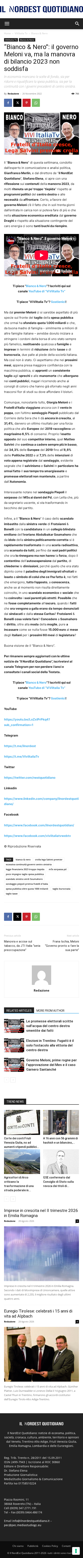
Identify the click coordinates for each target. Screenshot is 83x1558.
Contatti (66, 1546)
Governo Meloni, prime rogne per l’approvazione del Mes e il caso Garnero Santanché (51, 1064)
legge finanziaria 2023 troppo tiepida (25, 869)
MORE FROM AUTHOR (50, 1010)
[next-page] (13, 1079)
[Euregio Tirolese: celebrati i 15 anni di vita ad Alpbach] (41, 1354)
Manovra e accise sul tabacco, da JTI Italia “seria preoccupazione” (22, 946)
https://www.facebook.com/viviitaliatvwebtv (37, 836)
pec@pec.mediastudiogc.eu (22, 1525)
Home (7, 33)
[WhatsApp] (36, 103)
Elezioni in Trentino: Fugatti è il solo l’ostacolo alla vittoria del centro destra (50, 1045)
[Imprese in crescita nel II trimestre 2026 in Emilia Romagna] (41, 1253)
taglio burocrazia (61, 888)
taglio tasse (12, 893)
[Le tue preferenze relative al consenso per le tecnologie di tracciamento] (76, 1551)
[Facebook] (8, 103)
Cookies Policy (50, 1546)
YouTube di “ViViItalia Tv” (46, 291)
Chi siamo (18, 1546)
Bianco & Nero (39, 33)
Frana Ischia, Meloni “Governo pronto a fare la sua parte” (62, 946)
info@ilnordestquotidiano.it (31, 1521)
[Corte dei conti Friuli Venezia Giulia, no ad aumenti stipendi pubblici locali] (22, 1122)
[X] (17, 103)
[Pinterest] (27, 103)
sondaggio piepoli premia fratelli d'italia (27, 883)
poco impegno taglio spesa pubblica (25, 874)
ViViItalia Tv (21, 33)
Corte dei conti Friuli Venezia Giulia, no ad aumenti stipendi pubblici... (21, 1142)
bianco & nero (23, 859)
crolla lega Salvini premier (48, 859)
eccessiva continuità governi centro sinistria (29, 864)
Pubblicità (32, 1546)
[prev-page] (6, 1079)
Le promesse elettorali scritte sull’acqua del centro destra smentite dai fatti (49, 1026)
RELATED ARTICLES (19, 1010)
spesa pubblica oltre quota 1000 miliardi (27, 888)
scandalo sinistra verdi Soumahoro (24, 878)
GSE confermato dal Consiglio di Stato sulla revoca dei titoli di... (58, 1182)
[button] (6, 23)
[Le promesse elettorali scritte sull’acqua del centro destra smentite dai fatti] (14, 1026)
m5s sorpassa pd (57, 869)
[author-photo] (41, 984)
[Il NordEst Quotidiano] (41, 9)
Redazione (13, 93)
